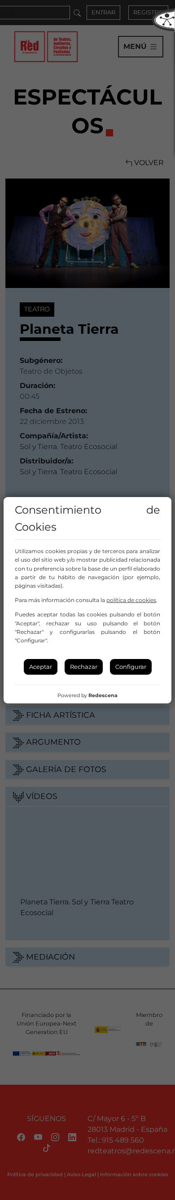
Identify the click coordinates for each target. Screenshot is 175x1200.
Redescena (103, 695)
